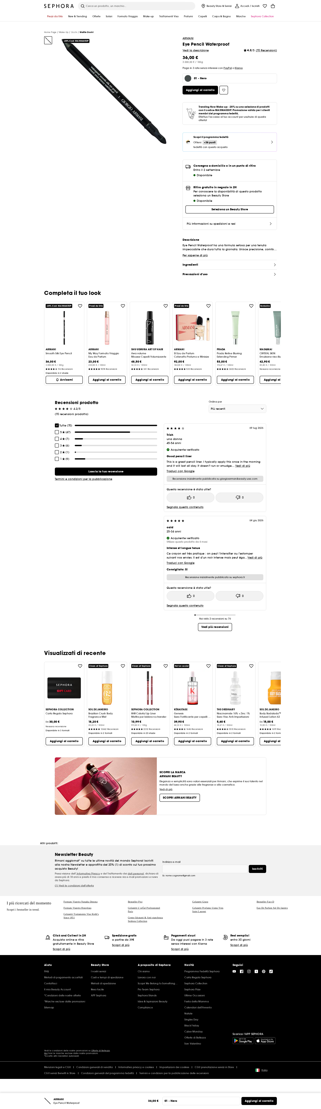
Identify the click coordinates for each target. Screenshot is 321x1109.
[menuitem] (216, 6)
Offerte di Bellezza (100, 1050)
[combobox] (237, 409)
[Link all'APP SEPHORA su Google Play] (243, 1040)
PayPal (228, 68)
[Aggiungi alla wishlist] (80, 306)
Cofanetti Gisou (200, 902)
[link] (106, 472)
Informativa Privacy (88, 873)
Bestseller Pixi (135, 902)
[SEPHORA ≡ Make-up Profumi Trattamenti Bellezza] (59, 6)
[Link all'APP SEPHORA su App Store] (265, 1040)
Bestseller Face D (265, 902)
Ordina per (215, 401)
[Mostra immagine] (48, 40)
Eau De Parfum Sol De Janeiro (272, 908)
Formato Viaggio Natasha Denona (80, 902)
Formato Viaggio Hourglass (77, 908)
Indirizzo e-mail (172, 861)
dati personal (136, 873)
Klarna (239, 68)
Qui (46, 1053)
